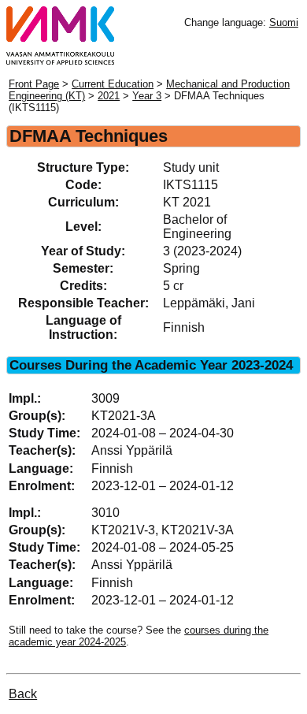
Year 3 (146, 96)
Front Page (34, 84)
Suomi (283, 22)
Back (23, 694)
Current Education (113, 84)
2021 (109, 96)
